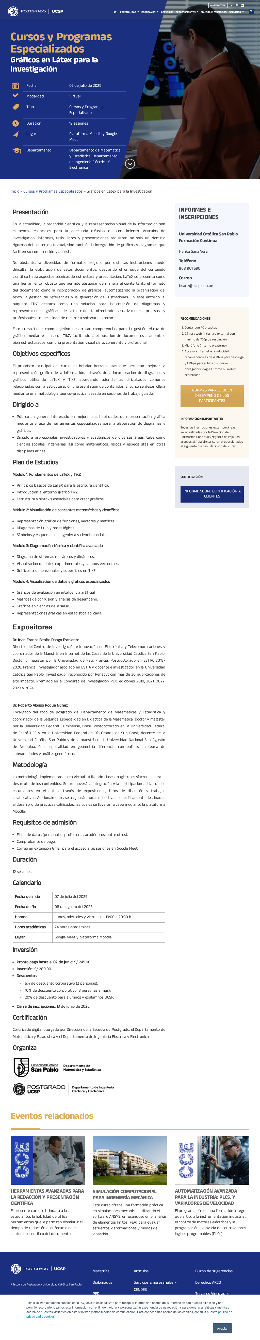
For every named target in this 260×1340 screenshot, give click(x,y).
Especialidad (128, 12)
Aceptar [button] (222, 1328)
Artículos (167, 12)
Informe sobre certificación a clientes (212, 494)
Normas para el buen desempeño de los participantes (212, 396)
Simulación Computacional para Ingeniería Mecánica (124, 1195)
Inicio (115, 15)
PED (96, 1294)
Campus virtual (218, 5)
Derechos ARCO (208, 1283)
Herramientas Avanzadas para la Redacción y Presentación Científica (47, 1198)
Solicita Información (214, 12)
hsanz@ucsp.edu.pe (196, 286)
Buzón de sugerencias (214, 1271)
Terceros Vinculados (212, 1294)
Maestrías (101, 1271)
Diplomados (102, 1283)
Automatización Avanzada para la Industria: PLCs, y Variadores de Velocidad (206, 1198)
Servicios (235, 12)
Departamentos (186, 12)
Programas (148, 12)
